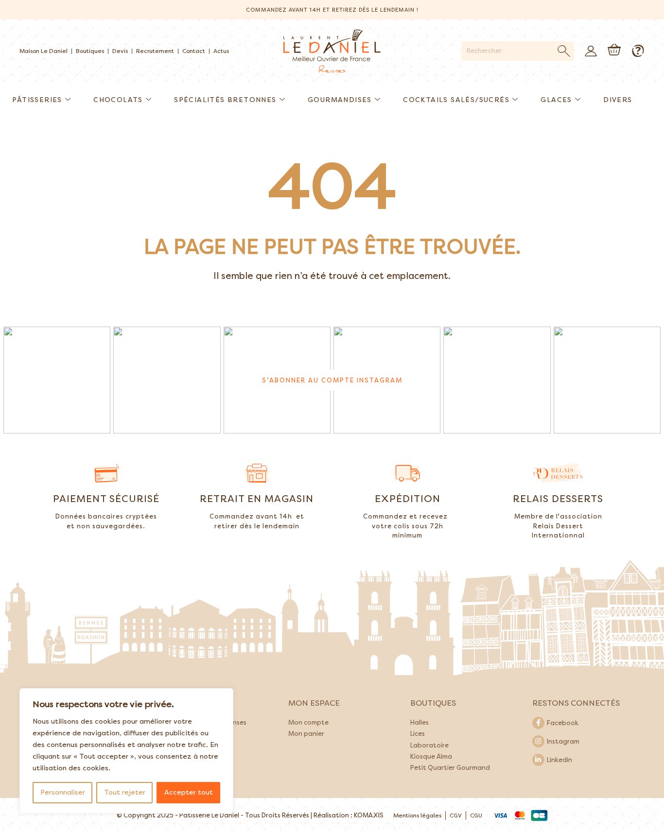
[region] (126, 751)
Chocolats (118, 100)
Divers (617, 100)
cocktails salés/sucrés (456, 100)
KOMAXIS (369, 815)
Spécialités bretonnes (225, 100)
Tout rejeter (124, 792)
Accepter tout (188, 792)
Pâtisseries (37, 100)
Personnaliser (62, 792)
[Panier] (614, 50)
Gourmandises (340, 100)
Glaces (556, 100)
